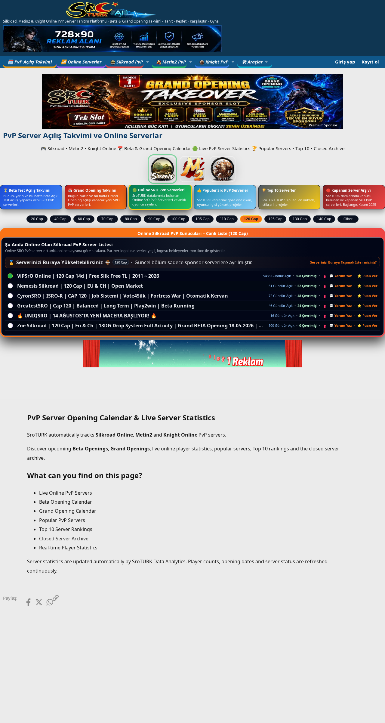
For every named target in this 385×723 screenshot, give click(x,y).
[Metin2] (192, 169)
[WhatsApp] (45, 602)
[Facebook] (23, 602)
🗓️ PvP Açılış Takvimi (30, 62)
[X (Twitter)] (34, 602)
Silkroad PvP (129, 62)
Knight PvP (216, 62)
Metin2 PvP (173, 62)
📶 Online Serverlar (81, 62)
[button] (147, 62)
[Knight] (223, 169)
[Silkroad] (162, 169)
